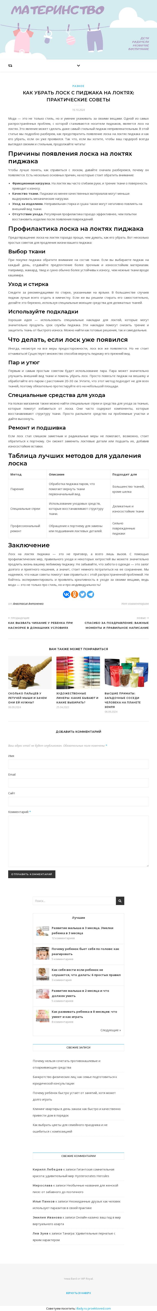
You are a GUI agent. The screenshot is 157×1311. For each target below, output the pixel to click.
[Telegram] (90, 594)
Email (12, 774)
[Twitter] (82, 594)
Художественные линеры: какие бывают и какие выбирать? (77, 698)
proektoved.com (99, 1308)
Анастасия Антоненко (28, 604)
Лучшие (78, 918)
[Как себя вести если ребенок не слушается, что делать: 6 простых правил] (42, 974)
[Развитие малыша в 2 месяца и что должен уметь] (42, 994)
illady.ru (81, 1308)
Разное (78, 86)
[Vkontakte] (66, 594)
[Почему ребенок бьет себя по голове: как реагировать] (42, 953)
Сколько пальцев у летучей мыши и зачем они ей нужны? (27, 698)
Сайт (11, 793)
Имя (11, 756)
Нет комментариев (135, 604)
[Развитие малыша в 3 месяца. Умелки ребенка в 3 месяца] (42, 931)
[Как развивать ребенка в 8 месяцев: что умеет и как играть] (42, 1016)
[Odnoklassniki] (74, 594)
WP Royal (87, 1278)
